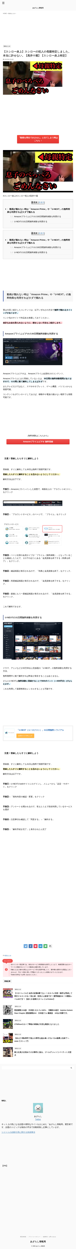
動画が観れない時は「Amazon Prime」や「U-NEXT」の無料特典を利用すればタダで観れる (38, 210)
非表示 (41, 202)
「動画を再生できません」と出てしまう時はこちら (38, 139)
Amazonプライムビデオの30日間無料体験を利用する (35, 216)
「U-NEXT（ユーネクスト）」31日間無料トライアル (40, 730)
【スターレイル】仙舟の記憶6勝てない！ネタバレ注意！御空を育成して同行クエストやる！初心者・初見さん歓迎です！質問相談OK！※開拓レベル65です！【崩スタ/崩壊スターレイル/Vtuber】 (43, 996)
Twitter (38, 1119)
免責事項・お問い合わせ (49, 1236)
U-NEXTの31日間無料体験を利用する (28, 221)
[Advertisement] (38, 29)
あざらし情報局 (38, 8)
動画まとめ (8, 955)
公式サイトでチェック (25, 735)
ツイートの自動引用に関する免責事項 (18, 1132)
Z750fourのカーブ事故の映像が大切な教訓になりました (36, 1024)
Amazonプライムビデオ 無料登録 (38, 441)
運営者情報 (23, 1236)
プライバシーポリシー (34, 1236)
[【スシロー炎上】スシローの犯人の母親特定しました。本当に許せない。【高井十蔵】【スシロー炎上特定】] (40, 946)
